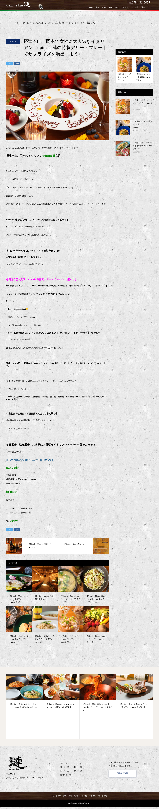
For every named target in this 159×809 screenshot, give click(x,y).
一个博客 (134, 7)
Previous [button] (2, 708)
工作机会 (124, 7)
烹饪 (97, 7)
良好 (91, 7)
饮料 (104, 7)
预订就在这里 (122, 773)
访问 (117, 7)
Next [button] (157, 708)
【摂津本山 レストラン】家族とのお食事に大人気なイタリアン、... (143, 146)
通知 (143, 7)
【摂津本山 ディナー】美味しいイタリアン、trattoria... (143, 124)
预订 (149, 7)
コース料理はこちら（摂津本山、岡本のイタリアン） (30, 460)
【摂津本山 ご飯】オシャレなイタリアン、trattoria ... (143, 103)
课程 (110, 7)
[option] (24, 706)
